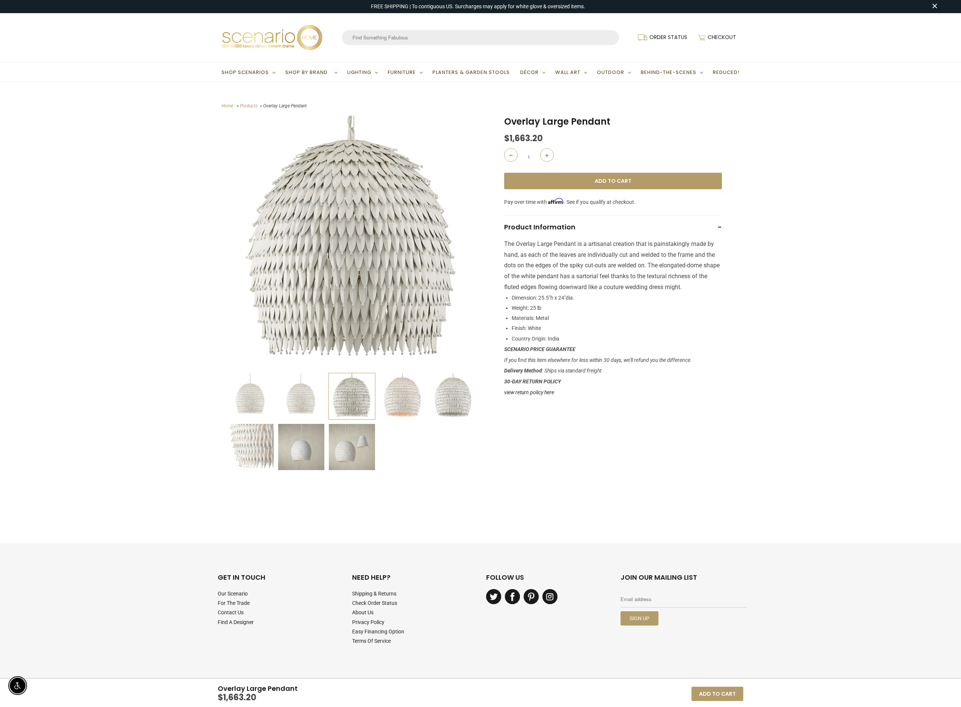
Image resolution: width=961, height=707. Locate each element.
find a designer (236, 622)
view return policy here (529, 392)
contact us (231, 612)
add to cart (717, 694)
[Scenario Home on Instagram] (549, 596)
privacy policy (368, 622)
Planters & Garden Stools (471, 72)
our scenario (233, 594)
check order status (374, 603)
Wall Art (567, 72)
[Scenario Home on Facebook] (512, 596)
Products (249, 106)
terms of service (371, 641)
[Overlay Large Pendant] (352, 242)
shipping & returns (374, 594)
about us (363, 612)
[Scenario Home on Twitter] (493, 596)
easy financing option (378, 632)
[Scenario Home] (272, 37)
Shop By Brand (308, 72)
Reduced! (726, 72)
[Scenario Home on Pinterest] (531, 596)
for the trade (234, 603)
